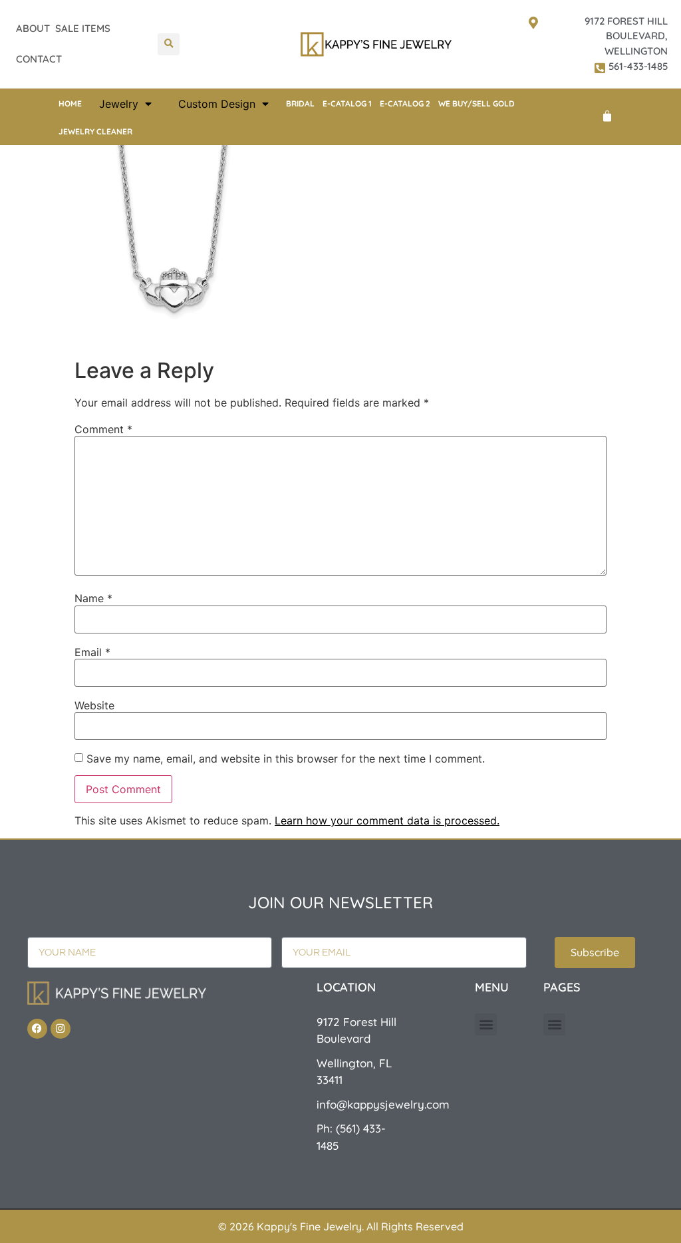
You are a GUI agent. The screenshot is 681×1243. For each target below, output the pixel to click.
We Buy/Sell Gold (476, 103)
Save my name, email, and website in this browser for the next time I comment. (285, 758)
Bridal (300, 103)
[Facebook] (37, 1029)
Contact (39, 59)
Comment (103, 429)
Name (93, 598)
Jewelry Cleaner (95, 131)
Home (70, 103)
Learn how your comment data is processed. (387, 820)
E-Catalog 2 (405, 103)
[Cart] (607, 116)
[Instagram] (60, 1029)
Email (92, 652)
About (33, 28)
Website (94, 705)
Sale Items (82, 28)
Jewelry (118, 103)
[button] (169, 44)
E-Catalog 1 (347, 103)
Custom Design (216, 103)
